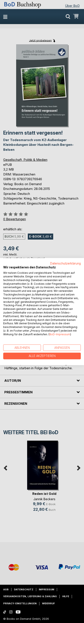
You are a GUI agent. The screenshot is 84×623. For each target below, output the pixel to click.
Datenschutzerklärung (65, 263)
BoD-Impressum (59, 334)
